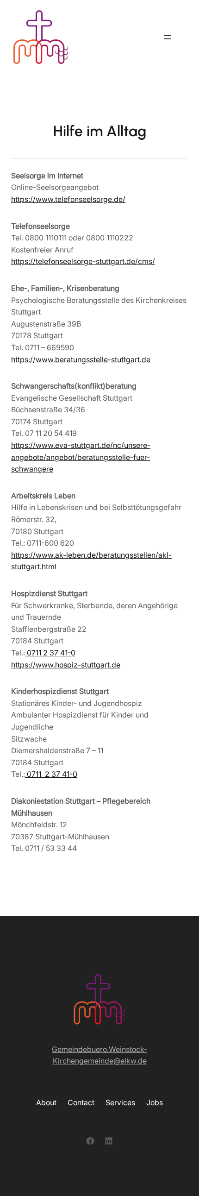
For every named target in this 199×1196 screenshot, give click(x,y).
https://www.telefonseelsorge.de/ (68, 199)
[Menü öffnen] (167, 37)
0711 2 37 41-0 (50, 652)
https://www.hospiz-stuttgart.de (65, 664)
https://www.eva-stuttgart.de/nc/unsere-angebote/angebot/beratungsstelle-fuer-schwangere (80, 457)
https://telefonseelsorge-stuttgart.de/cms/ (83, 261)
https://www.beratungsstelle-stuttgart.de (80, 359)
